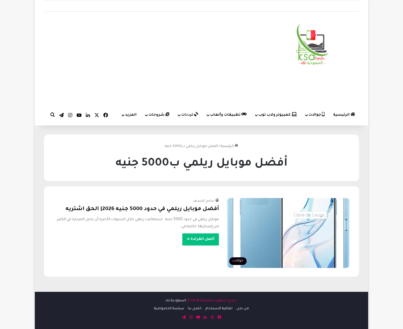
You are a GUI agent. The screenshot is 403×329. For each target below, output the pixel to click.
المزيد (131, 115)
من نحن (242, 309)
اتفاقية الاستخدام (218, 309)
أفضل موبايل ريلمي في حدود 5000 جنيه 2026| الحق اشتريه (142, 209)
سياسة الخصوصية (169, 309)
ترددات (187, 115)
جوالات (315, 115)
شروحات (156, 115)
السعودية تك (175, 301)
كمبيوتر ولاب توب (274, 115)
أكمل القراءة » (200, 239)
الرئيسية (341, 115)
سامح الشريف (203, 201)
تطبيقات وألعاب (225, 115)
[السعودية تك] (312, 46)
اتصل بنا (195, 309)
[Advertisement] (147, 59)
